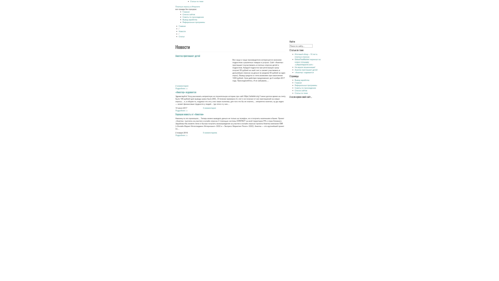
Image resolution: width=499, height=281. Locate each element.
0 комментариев (210, 132)
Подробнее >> (181, 88)
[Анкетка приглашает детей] (201, 71)
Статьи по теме (196, 1)
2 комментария (181, 85)
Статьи (182, 36)
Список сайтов (189, 14)
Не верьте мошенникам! (305, 67)
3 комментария (209, 108)
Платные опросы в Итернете (187, 6)
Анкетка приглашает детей (187, 56)
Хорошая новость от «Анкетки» (189, 114)
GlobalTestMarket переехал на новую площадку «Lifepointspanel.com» (308, 62)
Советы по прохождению (193, 17)
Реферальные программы (194, 22)
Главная (186, 11)
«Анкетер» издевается (185, 92)
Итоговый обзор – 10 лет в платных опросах (306, 55)
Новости (182, 31)
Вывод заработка (190, 19)
